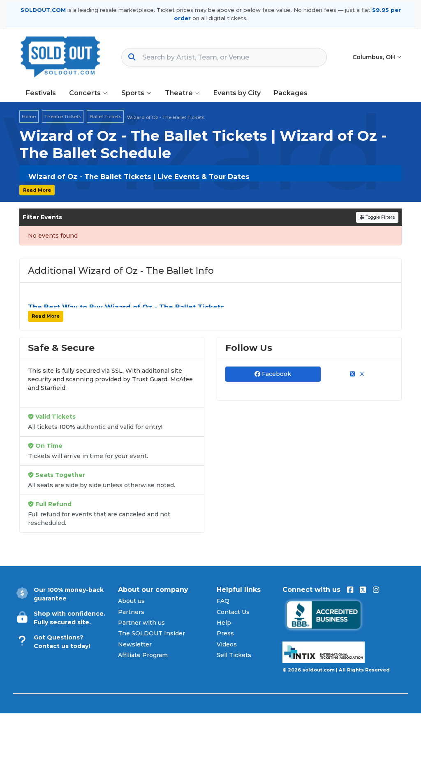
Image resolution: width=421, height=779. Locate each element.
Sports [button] (133, 93)
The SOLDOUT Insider (151, 633)
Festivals (41, 93)
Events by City (237, 93)
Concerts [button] (85, 93)
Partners (131, 612)
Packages (291, 93)
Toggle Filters (379, 217)
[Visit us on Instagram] (376, 589)
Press (225, 633)
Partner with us (141, 622)
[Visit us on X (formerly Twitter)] (363, 589)
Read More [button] (37, 190)
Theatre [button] (179, 93)
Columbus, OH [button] (374, 57)
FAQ (223, 601)
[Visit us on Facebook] (350, 589)
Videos (227, 644)
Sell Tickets (234, 655)
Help (224, 622)
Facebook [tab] (275, 374)
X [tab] (361, 374)
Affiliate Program (143, 655)
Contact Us (233, 612)
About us (131, 601)
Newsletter (135, 644)
